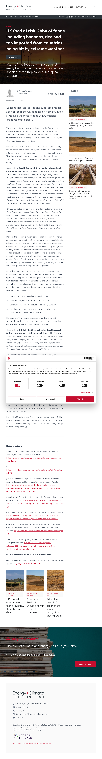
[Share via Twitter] (56, 94)
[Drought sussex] (35, 580)
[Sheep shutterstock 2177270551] (82, 174)
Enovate (78, 725)
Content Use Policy (39, 743)
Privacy (20, 743)
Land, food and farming (12, 594)
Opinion (71, 7)
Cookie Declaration (28, 743)
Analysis (57, 7)
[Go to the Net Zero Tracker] (22, 736)
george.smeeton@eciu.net (27, 563)
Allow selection (51, 399)
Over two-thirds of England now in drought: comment (35, 606)
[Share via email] (63, 94)
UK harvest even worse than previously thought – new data (15, 606)
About (87, 7)
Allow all (80, 399)
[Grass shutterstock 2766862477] (55, 580)
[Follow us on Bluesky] (72, 17)
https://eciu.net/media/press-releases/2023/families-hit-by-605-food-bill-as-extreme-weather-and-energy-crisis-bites (31, 546)
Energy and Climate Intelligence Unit (32, 714)
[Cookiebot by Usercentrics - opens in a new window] (85, 358)
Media (64, 7)
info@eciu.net (22, 93)
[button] (95, 7)
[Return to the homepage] (29, 694)
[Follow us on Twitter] (67, 17)
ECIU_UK (20, 711)
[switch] (40, 385)
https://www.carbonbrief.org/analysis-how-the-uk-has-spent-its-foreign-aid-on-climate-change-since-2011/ (35, 502)
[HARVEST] (15, 580)
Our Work (80, 7)
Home (8, 26)
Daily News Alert (90, 16)
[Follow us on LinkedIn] (70, 17)
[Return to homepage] (18, 7)
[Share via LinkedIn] (61, 94)
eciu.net (20, 718)
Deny (22, 399)
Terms (14, 743)
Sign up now (85, 664)
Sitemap (48, 743)
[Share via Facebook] (58, 94)
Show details (85, 392)
